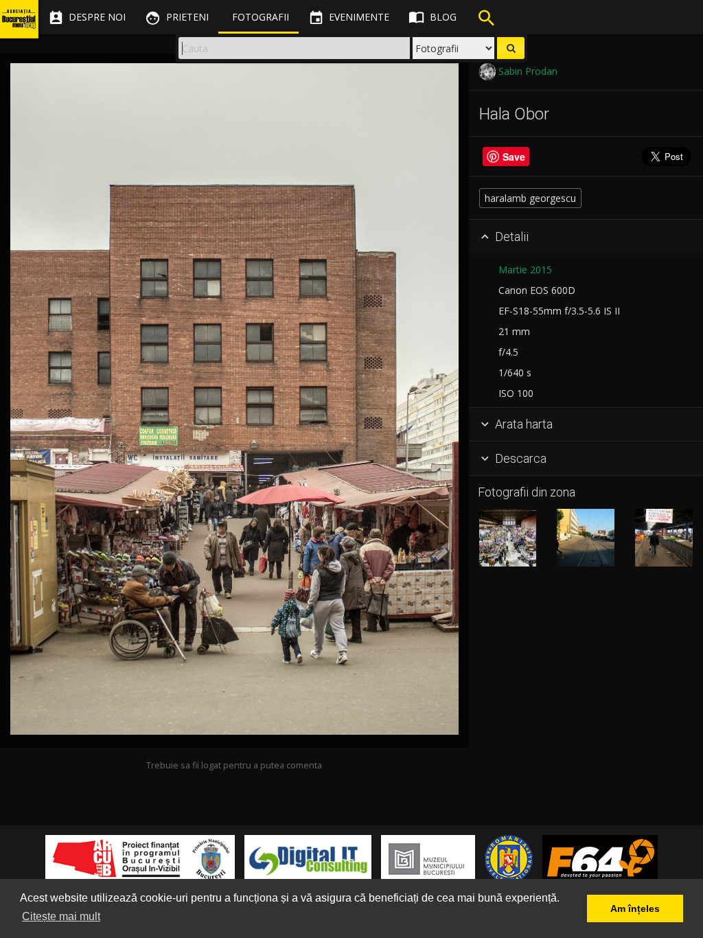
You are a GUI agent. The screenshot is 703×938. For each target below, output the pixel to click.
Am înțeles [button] (635, 908)
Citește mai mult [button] (61, 916)
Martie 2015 (525, 269)
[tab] (586, 236)
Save (514, 156)
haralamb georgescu (530, 198)
